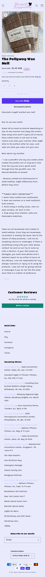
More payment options (22, 106)
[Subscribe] (38, 540)
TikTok (7, 353)
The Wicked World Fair (14, 383)
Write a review (22, 306)
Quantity (5, 81)
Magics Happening (19, 572)
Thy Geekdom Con (12, 436)
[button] (3, 5)
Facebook (8, 342)
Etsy (6, 337)
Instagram (9, 348)
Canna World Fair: (12, 367)
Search (7, 332)
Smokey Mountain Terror (16, 444)
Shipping (5, 72)
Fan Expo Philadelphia (14, 414)
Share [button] (7, 279)
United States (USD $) (21, 556)
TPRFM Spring (10, 406)
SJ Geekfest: (10, 394)
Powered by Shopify (30, 572)
